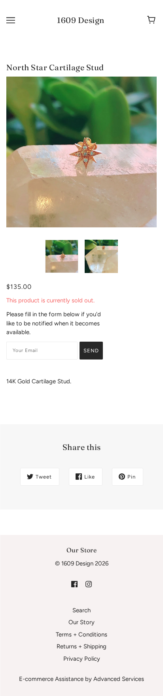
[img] (74, 584)
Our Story (81, 622)
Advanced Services (118, 679)
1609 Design (80, 20)
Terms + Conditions (81, 634)
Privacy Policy (81, 658)
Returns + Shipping (81, 646)
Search (81, 610)
